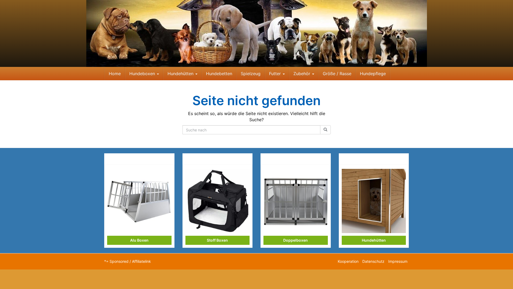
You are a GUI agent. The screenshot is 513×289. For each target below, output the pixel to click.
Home (115, 73)
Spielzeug (251, 73)
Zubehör (302, 73)
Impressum (397, 261)
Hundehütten (181, 73)
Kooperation (348, 261)
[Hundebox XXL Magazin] (256, 33)
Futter (275, 73)
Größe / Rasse (337, 73)
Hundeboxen (142, 73)
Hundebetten (219, 73)
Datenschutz (373, 261)
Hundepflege (373, 73)
